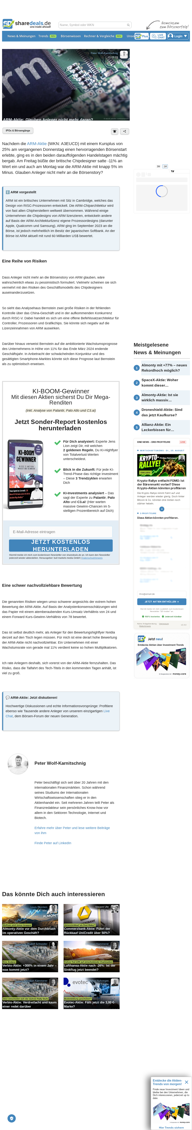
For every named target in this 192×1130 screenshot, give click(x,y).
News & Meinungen (21, 36)
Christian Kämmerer (97, 943)
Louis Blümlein (39, 906)
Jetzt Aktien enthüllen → (162, 597)
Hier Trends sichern (171, 1127)
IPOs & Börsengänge (18, 130)
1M (165, 166)
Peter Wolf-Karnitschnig (104, 53)
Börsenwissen (71, 36)
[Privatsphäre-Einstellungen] (12, 1118)
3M (158, 166)
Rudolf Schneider (37, 943)
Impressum (164, 620)
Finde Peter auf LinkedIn (52, 843)
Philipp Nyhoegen (98, 980)
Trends (43, 36)
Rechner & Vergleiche (99, 36)
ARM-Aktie (37, 143)
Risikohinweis (145, 622)
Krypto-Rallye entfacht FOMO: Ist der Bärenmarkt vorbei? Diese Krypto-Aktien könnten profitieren (161, 484)
